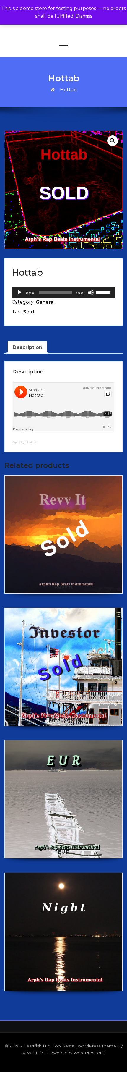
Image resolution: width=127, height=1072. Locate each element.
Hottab (31, 442)
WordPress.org (89, 1052)
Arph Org (18, 442)
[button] (112, 140)
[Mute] (91, 292)
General (45, 302)
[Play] (19, 292)
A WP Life (33, 1052)
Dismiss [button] (84, 16)
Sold (28, 312)
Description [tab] (27, 347)
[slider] (104, 292)
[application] (63, 292)
